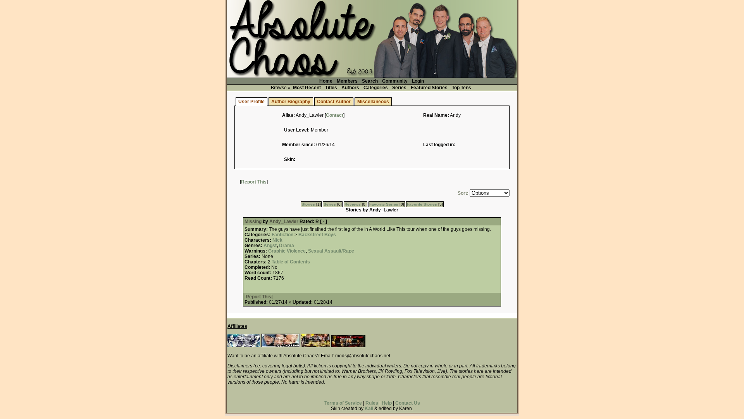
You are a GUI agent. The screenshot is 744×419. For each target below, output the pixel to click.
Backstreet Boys (317, 234)
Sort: (463, 193)
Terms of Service (343, 403)
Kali (369, 408)
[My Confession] (280, 345)
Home (325, 81)
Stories (308, 204)
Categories (375, 87)
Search (370, 81)
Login (418, 81)
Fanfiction (282, 234)
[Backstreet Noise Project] (315, 345)
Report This (254, 182)
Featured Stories (429, 87)
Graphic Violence (287, 251)
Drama (286, 245)
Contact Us (407, 403)
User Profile (251, 101)
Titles (331, 87)
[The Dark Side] (243, 345)
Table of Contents (291, 262)
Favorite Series (383, 204)
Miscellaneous (373, 101)
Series (399, 87)
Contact (334, 115)
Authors (350, 87)
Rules (371, 403)
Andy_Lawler (283, 221)
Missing (254, 221)
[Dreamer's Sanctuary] (348, 345)
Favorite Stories (422, 204)
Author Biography (290, 101)
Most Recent (307, 87)
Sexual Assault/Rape (331, 251)
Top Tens (461, 87)
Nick (277, 240)
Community (395, 81)
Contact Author (334, 101)
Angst (270, 245)
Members (347, 81)
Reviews (352, 204)
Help (387, 403)
